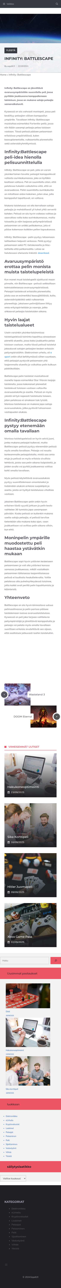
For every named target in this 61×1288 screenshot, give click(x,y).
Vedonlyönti (11, 1148)
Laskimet (10, 1128)
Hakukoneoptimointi (23, 787)
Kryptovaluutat (12, 1124)
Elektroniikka (11, 1116)
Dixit (8, 1011)
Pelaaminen (11, 1136)
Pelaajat (9, 1132)
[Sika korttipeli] (28, 1071)
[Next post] (57, 716)
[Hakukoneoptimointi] (28, 1033)
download (43, 252)
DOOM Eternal (23, 716)
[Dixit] (28, 996)
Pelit (8, 1140)
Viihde (8, 1152)
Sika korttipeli (17, 837)
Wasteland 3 (37, 694)
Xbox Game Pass (19, 936)
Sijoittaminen (11, 1144)
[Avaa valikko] (6, 1264)
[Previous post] (4, 694)
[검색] (55, 960)
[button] (57, 4)
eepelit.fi (11, 66)
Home (3, 74)
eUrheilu (9, 1120)
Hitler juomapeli (19, 887)
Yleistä (10, 50)
